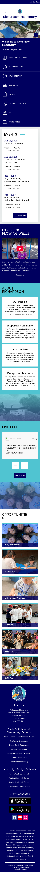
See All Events (20, 216)
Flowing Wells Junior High (19, 774)
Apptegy (24, 869)
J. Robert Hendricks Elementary (19, 753)
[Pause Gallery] (36, 35)
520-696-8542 (19, 718)
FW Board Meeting (14, 143)
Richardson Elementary (19, 762)
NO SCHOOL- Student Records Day (15, 161)
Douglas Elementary (19, 749)
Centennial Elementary (19, 741)
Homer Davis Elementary (19, 745)
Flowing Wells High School (19, 778)
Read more (20, 275)
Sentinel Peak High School (19, 782)
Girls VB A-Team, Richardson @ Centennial (17, 199)
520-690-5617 (19, 721)
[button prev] (15, 465)
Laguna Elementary (19, 757)
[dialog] (20, 535)
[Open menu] (5, 12)
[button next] (24, 465)
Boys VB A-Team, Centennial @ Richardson (17, 180)
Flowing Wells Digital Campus (19, 786)
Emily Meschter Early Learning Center (19, 737)
